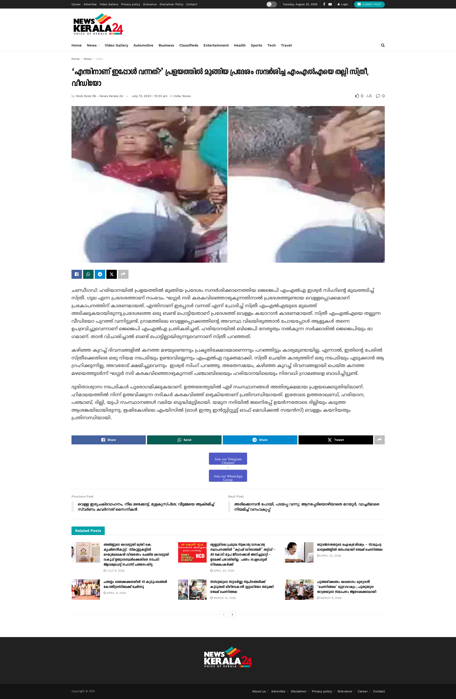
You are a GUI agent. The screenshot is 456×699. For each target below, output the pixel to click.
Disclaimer (298, 691)
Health (240, 45)
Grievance (150, 4)
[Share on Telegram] (100, 274)
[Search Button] (383, 45)
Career (76, 4)
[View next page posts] (232, 614)
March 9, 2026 (330, 598)
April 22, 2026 (330, 555)
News (92, 45)
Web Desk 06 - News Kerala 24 (99, 96)
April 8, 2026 (116, 593)
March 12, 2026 (224, 598)
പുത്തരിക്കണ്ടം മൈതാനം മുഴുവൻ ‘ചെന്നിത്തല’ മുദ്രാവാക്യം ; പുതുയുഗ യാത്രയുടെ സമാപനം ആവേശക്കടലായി (346, 587)
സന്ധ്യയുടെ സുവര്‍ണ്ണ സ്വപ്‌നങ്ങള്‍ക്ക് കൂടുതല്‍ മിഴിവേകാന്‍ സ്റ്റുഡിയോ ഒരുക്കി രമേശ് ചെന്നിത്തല (242, 587)
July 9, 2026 (115, 570)
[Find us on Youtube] (330, 4)
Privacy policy (130, 4)
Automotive (143, 45)
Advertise (90, 4)
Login (344, 4)
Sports (256, 45)
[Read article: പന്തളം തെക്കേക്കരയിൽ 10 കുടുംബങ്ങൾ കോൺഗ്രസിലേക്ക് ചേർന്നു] (85, 589)
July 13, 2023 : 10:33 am (149, 96)
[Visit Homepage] (98, 24)
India (99, 59)
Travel (286, 45)
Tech (271, 45)
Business (166, 45)
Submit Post (371, 4)
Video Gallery (109, 4)
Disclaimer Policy (171, 4)
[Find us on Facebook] (324, 4)
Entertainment (216, 45)
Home (76, 45)
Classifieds (188, 45)
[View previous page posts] (223, 614)
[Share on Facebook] (76, 274)
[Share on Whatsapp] (88, 274)
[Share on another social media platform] (123, 274)
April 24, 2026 (223, 570)
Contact (191, 4)
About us (259, 691)
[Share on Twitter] (111, 274)
